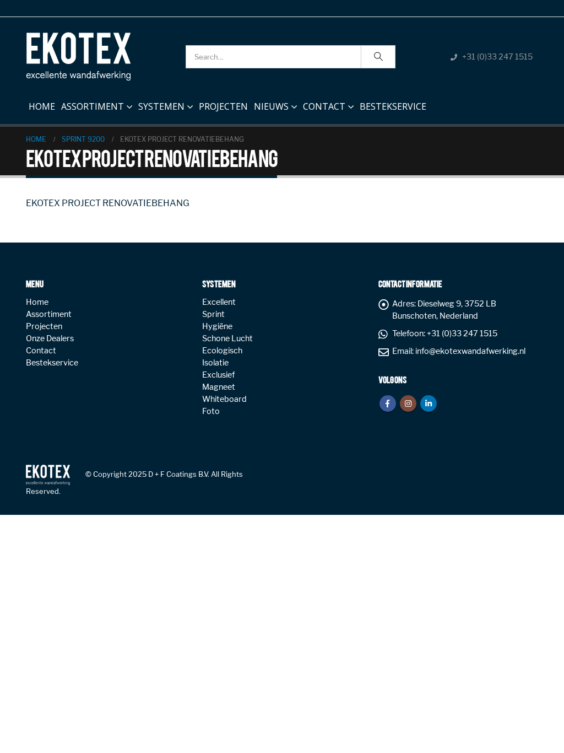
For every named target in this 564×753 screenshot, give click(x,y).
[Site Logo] (78, 56)
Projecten (223, 106)
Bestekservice (393, 106)
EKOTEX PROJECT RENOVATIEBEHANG (107, 203)
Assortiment (92, 106)
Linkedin (428, 403)
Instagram (408, 403)
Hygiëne (217, 326)
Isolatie (215, 363)
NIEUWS (271, 106)
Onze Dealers (50, 338)
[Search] (378, 57)
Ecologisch (222, 351)
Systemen (161, 106)
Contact (324, 106)
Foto (211, 411)
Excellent (219, 302)
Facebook (387, 403)
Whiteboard (224, 399)
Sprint (213, 314)
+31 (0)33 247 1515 (497, 57)
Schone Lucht (227, 338)
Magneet (218, 387)
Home (42, 106)
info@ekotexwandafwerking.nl (470, 351)
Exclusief (218, 375)
